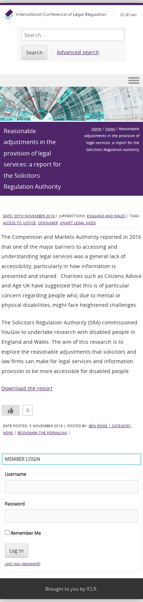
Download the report (26, 388)
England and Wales (106, 216)
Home (96, 129)
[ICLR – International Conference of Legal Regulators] (71, 14)
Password (15, 504)
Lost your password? (22, 563)
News (110, 129)
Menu (71, 80)
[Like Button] (10, 410)
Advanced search (78, 52)
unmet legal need (78, 223)
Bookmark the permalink (42, 432)
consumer (48, 223)
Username (15, 474)
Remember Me (25, 533)
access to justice (19, 223)
